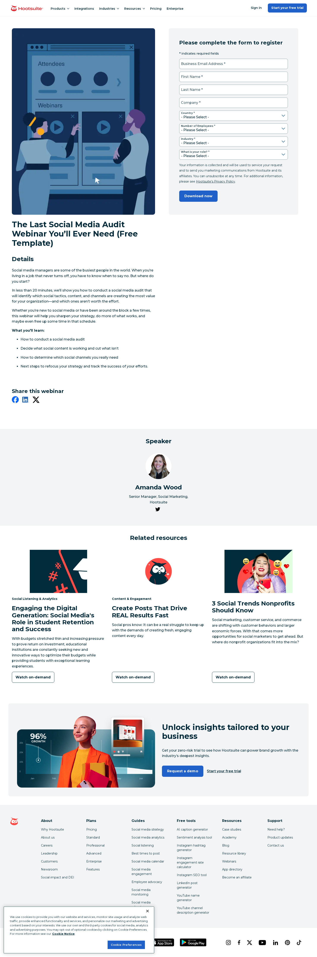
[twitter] (36, 400)
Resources (132, 9)
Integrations (84, 9)
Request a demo (182, 771)
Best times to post (146, 853)
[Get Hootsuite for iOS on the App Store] (162, 942)
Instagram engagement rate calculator (190, 862)
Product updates (280, 837)
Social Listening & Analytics (34, 599)
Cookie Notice (63, 933)
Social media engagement (142, 871)
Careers (46, 845)
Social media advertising (141, 904)
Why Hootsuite (52, 829)
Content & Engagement (131, 599)
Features (93, 869)
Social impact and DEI (57, 877)
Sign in (256, 8)
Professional (95, 845)
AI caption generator (192, 829)
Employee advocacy (147, 882)
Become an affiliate (237, 877)
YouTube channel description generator (193, 910)
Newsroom (49, 869)
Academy (229, 837)
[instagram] (228, 942)
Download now (198, 196)
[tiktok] (298, 942)
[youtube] (262, 942)
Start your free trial (287, 8)
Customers (49, 861)
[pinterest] (287, 942)
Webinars (229, 861)
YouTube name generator (188, 898)
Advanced (93, 853)
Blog (225, 845)
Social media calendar (148, 861)
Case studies (231, 829)
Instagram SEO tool (192, 875)
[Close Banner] (147, 911)
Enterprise (175, 9)
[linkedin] (25, 400)
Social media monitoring (141, 892)
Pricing (156, 9)
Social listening (143, 845)
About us (48, 837)
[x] (249, 942)
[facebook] (15, 400)
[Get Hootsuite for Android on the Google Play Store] (193, 942)
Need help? (276, 829)
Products (58, 9)
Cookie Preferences (126, 944)
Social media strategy (148, 829)
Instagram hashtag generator (191, 847)
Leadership (49, 853)
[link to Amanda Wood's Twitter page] (157, 510)
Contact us (275, 845)
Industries (107, 9)
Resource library (234, 853)
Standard (93, 837)
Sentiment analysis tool (194, 837)
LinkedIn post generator (187, 885)
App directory (232, 869)
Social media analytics (148, 837)
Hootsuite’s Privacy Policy (215, 181)
